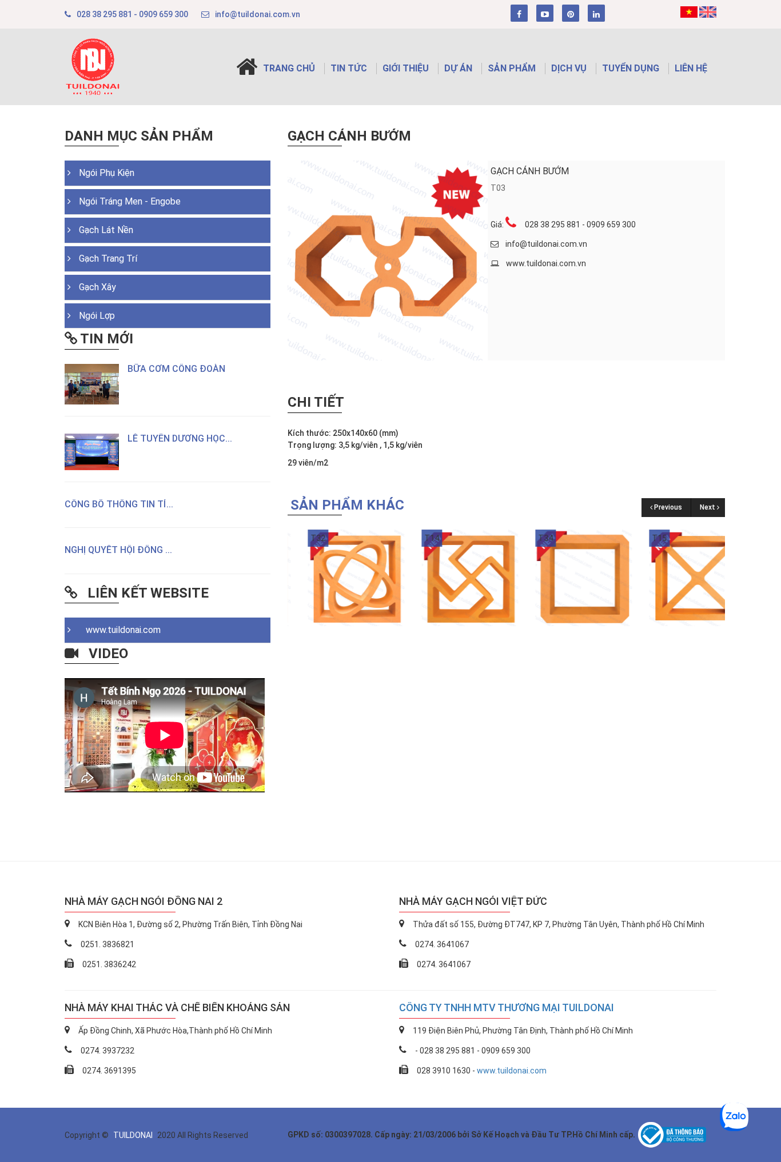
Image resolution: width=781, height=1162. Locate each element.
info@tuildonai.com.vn (257, 14)
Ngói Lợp (97, 315)
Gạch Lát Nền (106, 230)
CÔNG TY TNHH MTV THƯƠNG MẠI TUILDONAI (506, 1007)
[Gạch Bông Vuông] (563, 577)
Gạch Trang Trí (108, 258)
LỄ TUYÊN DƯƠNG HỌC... (179, 438)
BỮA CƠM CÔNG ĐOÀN (176, 368)
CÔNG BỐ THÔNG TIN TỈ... (119, 504)
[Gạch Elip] (336, 577)
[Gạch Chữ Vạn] (449, 577)
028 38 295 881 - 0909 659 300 (132, 14)
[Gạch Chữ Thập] (677, 577)
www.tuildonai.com (120, 629)
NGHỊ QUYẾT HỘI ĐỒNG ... (118, 549)
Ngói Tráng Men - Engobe (130, 201)
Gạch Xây (97, 287)
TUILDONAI (133, 1135)
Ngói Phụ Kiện (106, 172)
